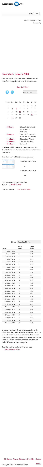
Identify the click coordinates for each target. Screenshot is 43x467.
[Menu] (37, 13)
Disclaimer (8, 459)
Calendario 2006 (22, 87)
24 (32, 115)
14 (20, 112)
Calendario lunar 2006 (12, 349)
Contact (38, 459)
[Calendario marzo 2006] (12, 92)
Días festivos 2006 (23, 189)
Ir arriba (38, 463)
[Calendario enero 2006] (7, 92)
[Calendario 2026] (13, 3)
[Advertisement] (21, 47)
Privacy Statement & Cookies (23, 459)
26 (12, 118)
